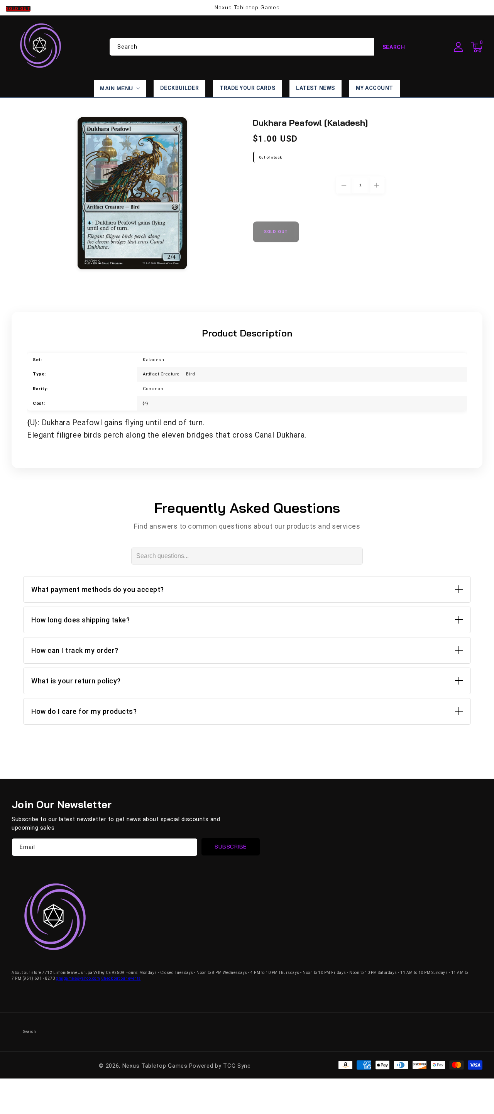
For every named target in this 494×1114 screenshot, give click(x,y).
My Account (374, 88)
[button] (476, 47)
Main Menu (116, 88)
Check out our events (121, 978)
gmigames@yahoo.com (78, 978)
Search (393, 47)
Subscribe (231, 846)
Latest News (315, 88)
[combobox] (262, 47)
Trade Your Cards (247, 88)
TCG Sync (237, 1065)
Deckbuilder (179, 88)
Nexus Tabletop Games (155, 1065)
